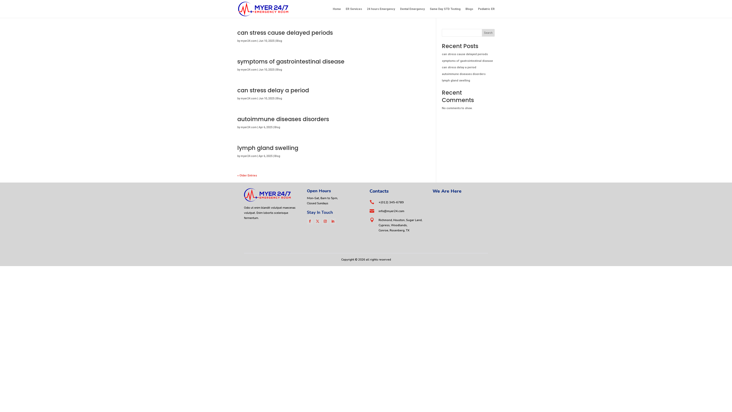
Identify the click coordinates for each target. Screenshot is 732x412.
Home (337, 9)
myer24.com (249, 40)
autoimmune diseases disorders (283, 119)
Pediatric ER (486, 9)
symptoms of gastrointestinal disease (290, 61)
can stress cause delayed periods (285, 33)
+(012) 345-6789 (391, 202)
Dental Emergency (412, 9)
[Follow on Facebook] (310, 221)
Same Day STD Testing (445, 9)
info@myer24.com (391, 211)
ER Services (354, 9)
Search (488, 32)
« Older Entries (247, 175)
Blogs (469, 9)
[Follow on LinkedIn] (333, 221)
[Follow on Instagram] (325, 221)
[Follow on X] (318, 221)
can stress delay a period (273, 90)
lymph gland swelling (267, 148)
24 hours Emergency (381, 9)
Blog (279, 40)
